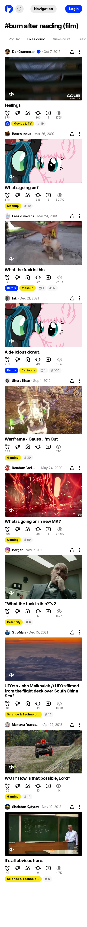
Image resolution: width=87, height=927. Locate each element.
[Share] (72, 52)
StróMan (19, 632)
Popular (14, 39)
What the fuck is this (25, 269)
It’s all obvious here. (24, 860)
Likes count (36, 39)
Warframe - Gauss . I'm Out (31, 439)
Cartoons (28, 370)
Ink (14, 298)
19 (40, 124)
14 (48, 714)
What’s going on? (22, 187)
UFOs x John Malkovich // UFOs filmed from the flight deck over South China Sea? (42, 690)
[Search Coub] (19, 9)
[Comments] (28, 113)
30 (27, 458)
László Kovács (23, 216)
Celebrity (13, 622)
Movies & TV (22, 123)
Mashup (13, 206)
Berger (17, 550)
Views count (61, 39)
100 (55, 370)
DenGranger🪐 (23, 51)
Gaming (13, 457)
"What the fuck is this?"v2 (30, 603)
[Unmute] (11, 94)
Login (74, 8)
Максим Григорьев (26, 724)
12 (52, 288)
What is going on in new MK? (33, 521)
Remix (11, 288)
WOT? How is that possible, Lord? (37, 778)
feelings (13, 105)
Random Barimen (25, 468)
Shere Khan (21, 380)
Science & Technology (23, 714)
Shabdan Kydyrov (25, 806)
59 (27, 540)
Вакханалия (21, 133)
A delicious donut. (22, 352)
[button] (7, 113)
